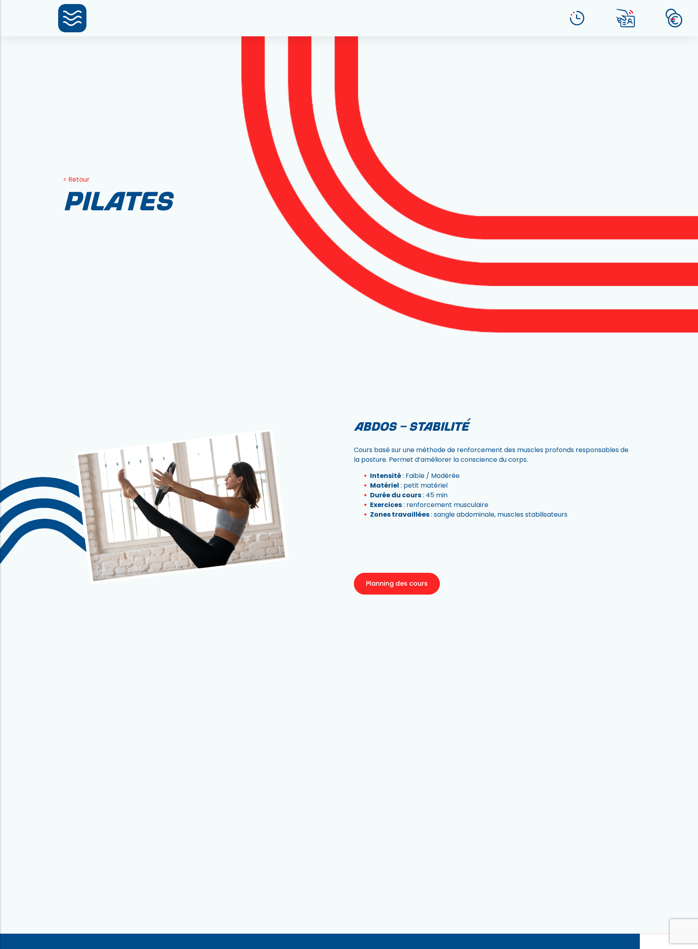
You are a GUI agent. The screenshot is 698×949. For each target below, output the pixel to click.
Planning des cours (397, 583)
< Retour (76, 179)
